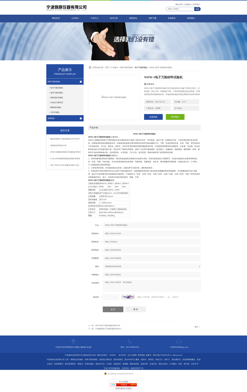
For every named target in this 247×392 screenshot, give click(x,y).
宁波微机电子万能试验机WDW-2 (108, 329)
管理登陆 (141, 355)
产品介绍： (95, 128)
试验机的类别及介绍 (58, 145)
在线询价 (153, 117)
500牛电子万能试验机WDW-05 (107, 325)
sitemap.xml (177, 355)
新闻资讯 (133, 18)
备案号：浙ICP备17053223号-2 (158, 355)
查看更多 (51, 118)
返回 (196, 327)
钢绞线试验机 (55, 107)
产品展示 (114, 67)
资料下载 (152, 18)
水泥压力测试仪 (56, 102)
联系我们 (196, 4)
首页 (107, 67)
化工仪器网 (132, 355)
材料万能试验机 (54, 82)
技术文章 (114, 18)
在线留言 (187, 4)
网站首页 (179, 4)
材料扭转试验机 (56, 98)
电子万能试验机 (56, 88)
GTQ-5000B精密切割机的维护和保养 (65, 159)
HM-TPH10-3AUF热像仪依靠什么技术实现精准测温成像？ (66, 165)
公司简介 (75, 18)
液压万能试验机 (56, 93)
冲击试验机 (54, 112)
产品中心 (94, 18)
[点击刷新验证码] (128, 297)
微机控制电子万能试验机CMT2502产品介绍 (66, 139)
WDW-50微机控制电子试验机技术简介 (65, 152)
